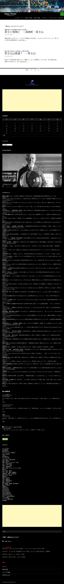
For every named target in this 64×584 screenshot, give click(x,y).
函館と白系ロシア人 (7, 343)
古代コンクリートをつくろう (9, 198)
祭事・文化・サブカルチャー (10, 462)
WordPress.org (6, 575)
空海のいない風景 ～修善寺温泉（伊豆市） (13, 349)
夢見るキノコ (5, 383)
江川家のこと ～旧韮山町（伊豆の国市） (12, 238)
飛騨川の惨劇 (5, 196)
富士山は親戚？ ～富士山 (20, 53)
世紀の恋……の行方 (7, 375)
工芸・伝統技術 (6, 466)
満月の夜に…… (5, 246)
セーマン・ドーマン (7, 353)
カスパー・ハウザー (7, 249)
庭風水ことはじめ (6, 234)
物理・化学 (6, 478)
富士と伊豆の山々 (11, 51)
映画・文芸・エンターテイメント (11, 468)
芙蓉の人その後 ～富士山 (8, 335)
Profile (4, 361)
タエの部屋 (5, 497)
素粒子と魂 (5, 276)
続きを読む (22, 40)
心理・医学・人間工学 (8, 459)
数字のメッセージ (6, 206)
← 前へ (27, 70)
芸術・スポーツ (7, 465)
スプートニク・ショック (8, 327)
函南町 (6, 29)
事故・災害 (6, 485)
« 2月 (4, 135)
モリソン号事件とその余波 (8, 303)
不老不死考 (5, 253)
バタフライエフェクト (7, 404)
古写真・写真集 (37, 17)
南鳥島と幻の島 (6, 319)
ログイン (4, 566)
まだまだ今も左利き (7, 295)
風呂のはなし (5, 280)
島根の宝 (4, 347)
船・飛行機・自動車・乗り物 (10, 483)
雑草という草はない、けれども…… (10, 272)
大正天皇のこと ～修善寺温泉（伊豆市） (12, 210)
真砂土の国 (5, 291)
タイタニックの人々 (7, 218)
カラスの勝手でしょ (7, 395)
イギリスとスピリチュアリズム (10, 287)
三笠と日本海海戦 (6, 363)
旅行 (4, 469)
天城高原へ (5, 371)
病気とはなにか (6, 222)
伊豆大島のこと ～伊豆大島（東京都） (12, 331)
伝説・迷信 (6, 454)
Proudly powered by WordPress (9, 582)
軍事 (4, 486)
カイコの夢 (5, 339)
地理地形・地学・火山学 (9, 473)
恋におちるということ (7, 202)
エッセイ (5, 448)
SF (3, 455)
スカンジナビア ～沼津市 (8, 307)
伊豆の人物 (6, 493)
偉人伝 (5, 490)
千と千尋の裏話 (6, 214)
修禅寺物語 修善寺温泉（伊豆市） (11, 311)
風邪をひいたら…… (7, 264)
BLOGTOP (61, 17)
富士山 (9, 29)
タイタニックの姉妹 (7, 299)
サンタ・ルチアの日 (7, 315)
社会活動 (5, 449)
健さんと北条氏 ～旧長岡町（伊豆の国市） (13, 226)
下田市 (23, 51)
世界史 (4, 487)
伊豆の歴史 (6, 492)
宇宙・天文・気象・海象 (9, 472)
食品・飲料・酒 (7, 471)
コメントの (6, 572)
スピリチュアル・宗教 (8, 452)
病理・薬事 (5, 461)
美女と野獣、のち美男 (7, 379)
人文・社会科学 (7, 464)
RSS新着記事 (7, 391)
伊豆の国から (19, 29)
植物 (15, 29)
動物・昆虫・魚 (7, 475)
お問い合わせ (7, 541)
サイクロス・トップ (19, 17)
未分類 (4, 500)
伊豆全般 (24, 29)
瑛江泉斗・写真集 (28, 17)
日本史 (5, 489)
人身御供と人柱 (6, 230)
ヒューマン (6, 458)
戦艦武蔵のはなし (6, 357)
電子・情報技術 (7, 480)
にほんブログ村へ (6, 428)
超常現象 (5, 456)
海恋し (4, 414)
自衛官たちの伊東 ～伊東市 (9, 242)
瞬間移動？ (5, 260)
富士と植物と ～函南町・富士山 (24, 31)
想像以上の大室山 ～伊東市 (9, 367)
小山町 (12, 29)
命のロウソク (5, 284)
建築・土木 (6, 482)
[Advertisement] (32, 100)
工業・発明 (6, 479)
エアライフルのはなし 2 (8, 256)
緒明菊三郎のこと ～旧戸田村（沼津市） (12, 323)
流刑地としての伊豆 (7, 268)
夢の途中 (5, 451)
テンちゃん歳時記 (7, 499)
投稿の (5, 569)
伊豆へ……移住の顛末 (8, 496)
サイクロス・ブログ (53, 17)
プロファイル (44, 17)
